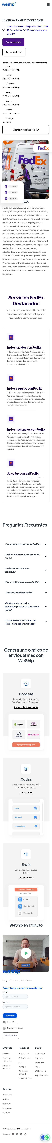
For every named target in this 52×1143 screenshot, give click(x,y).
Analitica (6, 1099)
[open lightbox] (26, 953)
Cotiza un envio (13, 42)
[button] (47, 4)
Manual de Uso (24, 1053)
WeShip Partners (24, 1058)
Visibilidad (6, 1112)
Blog (20, 1062)
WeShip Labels (40, 1053)
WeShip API (23, 1067)
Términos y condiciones (7, 1059)
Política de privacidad (6, 1066)
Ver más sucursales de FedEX (26, 129)
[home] (9, 4)
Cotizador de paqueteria (23, 1072)
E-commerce (39, 1062)
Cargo (37, 1067)
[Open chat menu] (45, 1137)
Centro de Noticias (25, 1078)
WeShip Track (7, 1095)
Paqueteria (39, 1058)
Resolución (6, 1104)
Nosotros (6, 1053)
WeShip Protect (40, 1071)
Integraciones (7, 1108)
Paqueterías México (41, 1075)
